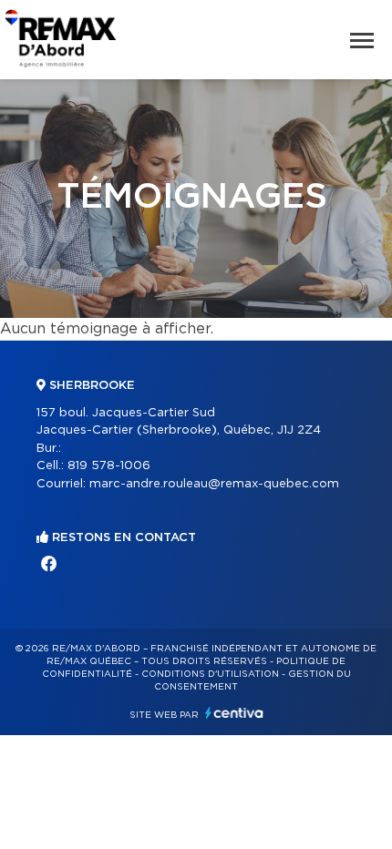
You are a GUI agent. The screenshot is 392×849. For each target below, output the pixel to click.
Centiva (234, 713)
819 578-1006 (108, 466)
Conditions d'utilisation (210, 674)
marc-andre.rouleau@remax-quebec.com (214, 484)
